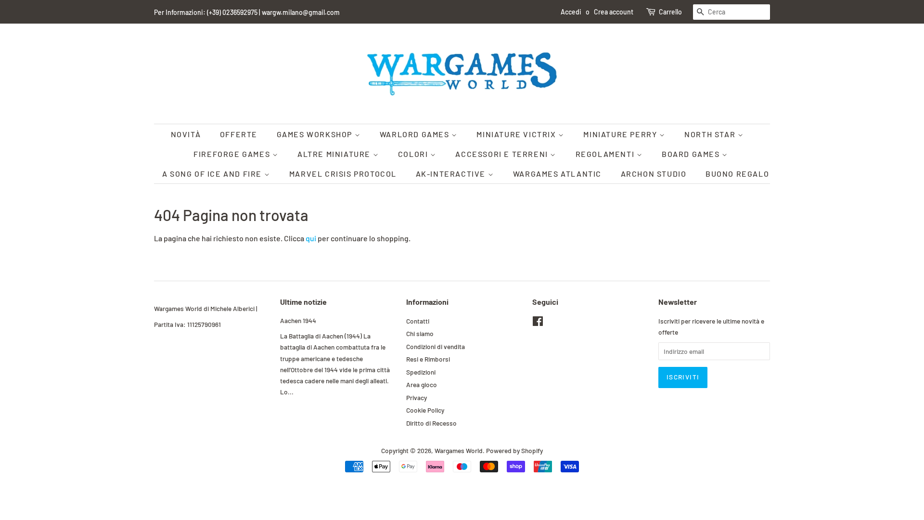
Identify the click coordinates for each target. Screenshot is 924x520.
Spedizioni (421, 372)
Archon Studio (654, 173)
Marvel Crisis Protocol (343, 173)
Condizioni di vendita (435, 346)
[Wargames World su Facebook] (537, 323)
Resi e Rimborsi (428, 359)
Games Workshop (316, 134)
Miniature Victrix (517, 134)
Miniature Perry (621, 134)
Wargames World (459, 450)
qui (311, 238)
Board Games (692, 153)
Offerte (238, 134)
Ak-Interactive (452, 173)
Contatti (417, 321)
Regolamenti (606, 153)
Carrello (670, 12)
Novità (186, 134)
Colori (414, 153)
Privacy (416, 397)
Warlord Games (415, 134)
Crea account (613, 12)
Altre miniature (335, 153)
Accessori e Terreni (502, 153)
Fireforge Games (232, 153)
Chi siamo (420, 333)
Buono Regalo (737, 173)
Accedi (571, 12)
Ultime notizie (303, 301)
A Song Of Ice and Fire (213, 173)
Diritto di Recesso (431, 423)
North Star (711, 134)
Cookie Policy (425, 410)
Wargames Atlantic (557, 173)
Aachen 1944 (298, 320)
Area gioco (421, 384)
